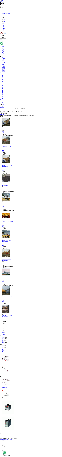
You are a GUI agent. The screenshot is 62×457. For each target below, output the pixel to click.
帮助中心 (4, 29)
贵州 (2, 91)
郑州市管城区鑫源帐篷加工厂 (5, 166)
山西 (2, 79)
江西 (2, 85)
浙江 (2, 83)
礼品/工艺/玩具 (3, 67)
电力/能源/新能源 (3, 69)
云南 (2, 92)
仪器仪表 (3, 332)
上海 (2, 76)
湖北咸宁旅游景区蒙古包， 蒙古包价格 (6, 240)
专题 (3, 23)
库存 (2, 106)
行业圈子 (4, 27)
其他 (2, 328)
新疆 (2, 96)
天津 (2, 77)
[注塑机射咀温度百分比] (6, 361)
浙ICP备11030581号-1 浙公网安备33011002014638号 (6, 439)
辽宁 (2, 80)
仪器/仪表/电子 (3, 70)
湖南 (2, 88)
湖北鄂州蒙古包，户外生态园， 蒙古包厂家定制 (7, 221)
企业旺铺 (3, 132)
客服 (3, 444)
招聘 (2, 52)
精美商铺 (9, 13)
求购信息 (3, 35)
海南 (2, 90)
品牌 (24, 108)
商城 (3, 26)
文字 (0, 114)
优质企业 (4, 30)
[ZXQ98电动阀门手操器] (8, 413)
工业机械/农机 (3, 58)
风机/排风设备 (3, 334)
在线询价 (3, 131)
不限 (2, 57)
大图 (1, 114)
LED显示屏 (3, 350)
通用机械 (3, 341)
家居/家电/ (3, 340)
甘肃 (2, 94)
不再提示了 (1, 116)
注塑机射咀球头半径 (4, 375)
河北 (2, 78)
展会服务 (4, 21)
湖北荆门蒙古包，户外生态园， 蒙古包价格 (7, 165)
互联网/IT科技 (3, 71)
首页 (2, 45)
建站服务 (7, 13)
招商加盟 (3, 37)
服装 (2, 349)
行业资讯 (4, 28)
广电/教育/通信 (3, 68)
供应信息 (4, 19)
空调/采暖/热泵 (3, 64)
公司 (22, 108)
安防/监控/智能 (3, 66)
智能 (15, 108)
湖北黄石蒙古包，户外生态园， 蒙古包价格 (7, 315)
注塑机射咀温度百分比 (4, 387)
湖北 (2, 87)
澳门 (2, 98)
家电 (2, 339)
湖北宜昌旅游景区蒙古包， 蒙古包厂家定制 (7, 296)
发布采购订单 (1, 40)
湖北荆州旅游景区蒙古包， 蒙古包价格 (6, 146)
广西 (2, 89)
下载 (3, 25)
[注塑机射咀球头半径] (6, 396)
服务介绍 (3, 13)
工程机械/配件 (3, 59)
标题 (17, 108)
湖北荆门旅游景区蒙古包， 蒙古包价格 (6, 259)
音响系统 (3, 345)
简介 (20, 108)
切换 (2, 0)
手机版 (1, 1)
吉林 (2, 81)
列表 (3, 114)
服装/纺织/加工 (3, 60)
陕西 (2, 93)
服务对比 (5, 13)
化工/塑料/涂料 (3, 62)
